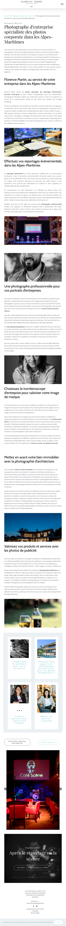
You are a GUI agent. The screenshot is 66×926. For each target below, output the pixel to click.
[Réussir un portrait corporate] (46, 699)
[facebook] (33, 906)
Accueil (6, 16)
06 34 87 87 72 (34, 901)
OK (58, 922)
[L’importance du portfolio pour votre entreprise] (19, 648)
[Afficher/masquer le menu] (62, 4)
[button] (5, 789)
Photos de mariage (30, 891)
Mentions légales (35, 913)
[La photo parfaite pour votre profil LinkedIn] (19, 694)
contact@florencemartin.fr (35, 903)
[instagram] (36, 906)
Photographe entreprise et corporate (22, 16)
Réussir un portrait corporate (46, 718)
